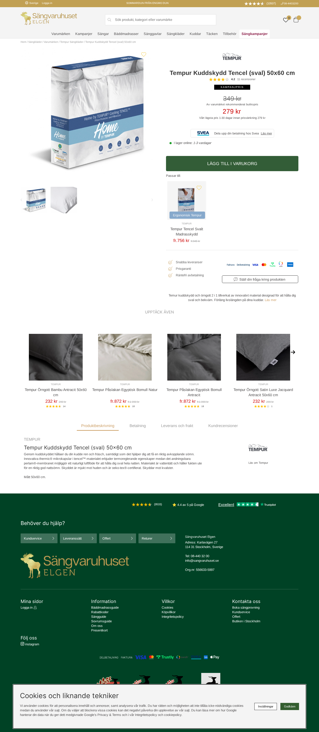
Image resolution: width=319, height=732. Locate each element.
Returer (147, 538)
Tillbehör (229, 34)
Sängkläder (175, 34)
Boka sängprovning (246, 607)
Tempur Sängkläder (71, 41)
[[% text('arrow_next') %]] (293, 352)
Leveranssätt (72, 538)
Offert (106, 538)
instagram (31, 644)
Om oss (97, 626)
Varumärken (60, 34)
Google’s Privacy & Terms (102, 715)
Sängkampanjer (255, 34)
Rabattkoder (100, 612)
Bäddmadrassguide (105, 607)
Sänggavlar (152, 34)
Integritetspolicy (173, 616)
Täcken (212, 34)
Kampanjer (83, 34)
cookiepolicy (172, 715)
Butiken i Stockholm (246, 621)
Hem (23, 41)
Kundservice (33, 538)
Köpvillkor (169, 612)
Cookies (167, 607)
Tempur (187, 223)
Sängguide (98, 616)
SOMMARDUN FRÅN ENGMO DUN (147, 3)
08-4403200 (291, 3)
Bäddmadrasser (126, 34)
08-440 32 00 (200, 556)
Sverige (33, 3)
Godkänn (289, 706)
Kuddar (195, 34)
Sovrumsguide (101, 621)
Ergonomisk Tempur (187, 215)
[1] (87, 112)
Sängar (103, 34)
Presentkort (99, 630)
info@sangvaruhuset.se (202, 560)
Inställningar (265, 706)
